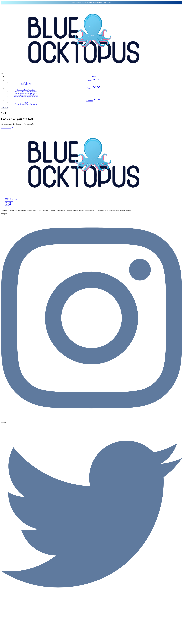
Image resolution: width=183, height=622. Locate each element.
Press (7, 205)
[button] (4, 107)
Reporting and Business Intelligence (26, 95)
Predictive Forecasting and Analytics (26, 96)
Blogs (26, 102)
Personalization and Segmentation (26, 91)
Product (8, 202)
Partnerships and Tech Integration (26, 104)
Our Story (26, 82)
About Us (8, 198)
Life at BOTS (26, 84)
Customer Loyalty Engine (26, 90)
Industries (9, 201)
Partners (8, 203)
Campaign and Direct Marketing (26, 93)
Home (94, 76)
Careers (8, 204)
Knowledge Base (11, 199)
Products (90, 88)
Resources (89, 101)
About (90, 81)
